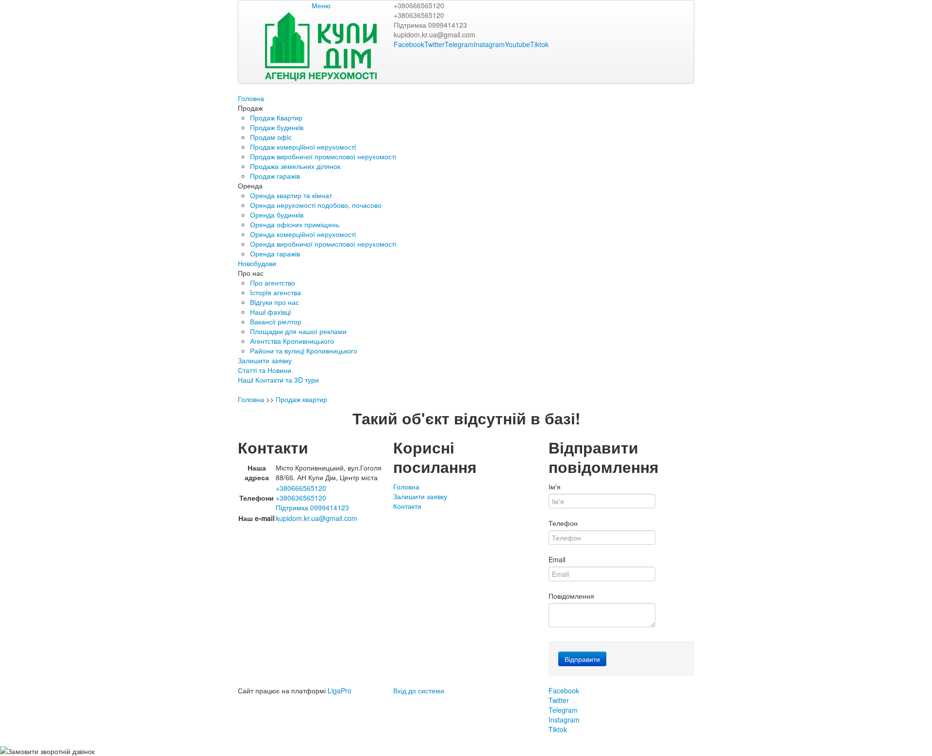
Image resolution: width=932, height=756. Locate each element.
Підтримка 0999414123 (430, 25)
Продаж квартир (301, 399)
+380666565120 (419, 5)
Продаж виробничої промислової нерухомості (323, 156)
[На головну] (321, 45)
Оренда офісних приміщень (294, 224)
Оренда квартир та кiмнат (291, 195)
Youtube (517, 44)
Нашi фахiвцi (270, 312)
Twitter (434, 44)
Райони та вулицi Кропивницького (303, 350)
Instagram (489, 44)
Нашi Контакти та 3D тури (278, 380)
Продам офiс (271, 137)
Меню (321, 5)
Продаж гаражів (275, 176)
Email (557, 559)
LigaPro (339, 690)
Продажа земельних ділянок (295, 166)
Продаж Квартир (276, 117)
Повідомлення (571, 596)
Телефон (563, 523)
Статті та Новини (264, 370)
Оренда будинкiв (276, 214)
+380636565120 (419, 15)
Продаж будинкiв (276, 127)
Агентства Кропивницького (292, 341)
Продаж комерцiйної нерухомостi (303, 146)
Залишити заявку (265, 360)
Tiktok (539, 44)
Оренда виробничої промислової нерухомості (323, 244)
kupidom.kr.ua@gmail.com (434, 34)
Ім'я (555, 486)
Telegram (459, 44)
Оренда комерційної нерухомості (303, 234)
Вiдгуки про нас (274, 302)
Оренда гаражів (275, 253)
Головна (251, 98)
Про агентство (272, 282)
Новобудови (257, 263)
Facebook (409, 44)
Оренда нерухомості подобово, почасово (316, 205)
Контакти (407, 506)
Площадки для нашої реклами (298, 331)
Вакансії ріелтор (275, 321)
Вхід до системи (418, 690)
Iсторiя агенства (275, 292)
